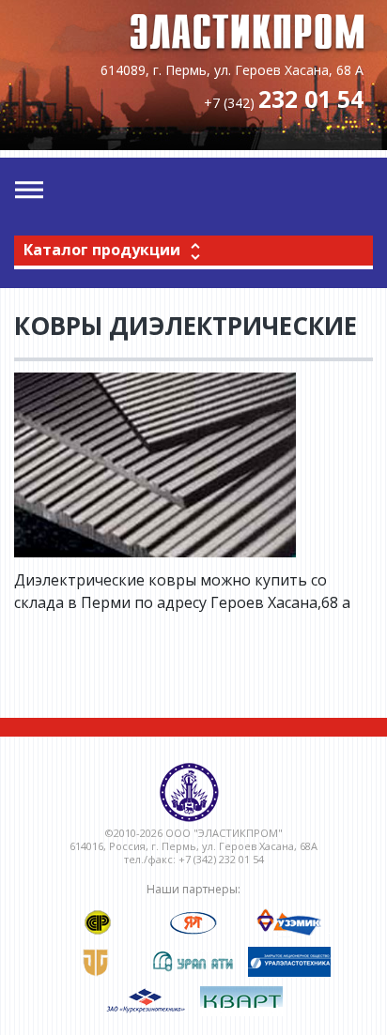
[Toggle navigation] (29, 190)
